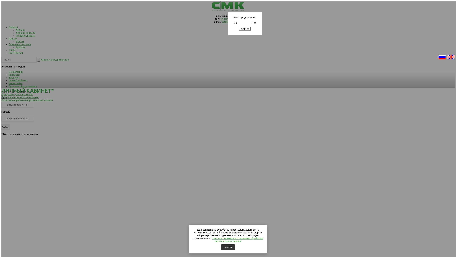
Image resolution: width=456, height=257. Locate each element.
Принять (228, 247)
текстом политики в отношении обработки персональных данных (237, 240)
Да (235, 22)
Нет (254, 22)
